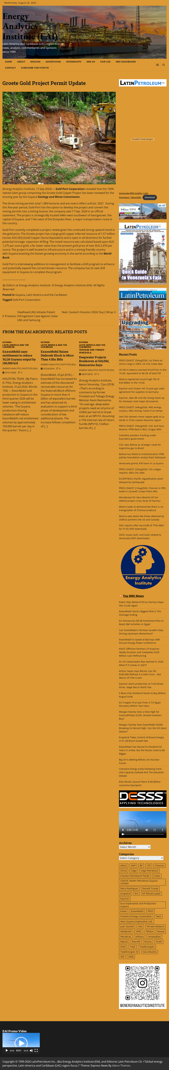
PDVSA (149, 931)
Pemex (160, 931)
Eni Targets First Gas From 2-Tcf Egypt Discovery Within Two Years (140, 704)
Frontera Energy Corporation (136, 916)
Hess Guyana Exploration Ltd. (136, 921)
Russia (148, 941)
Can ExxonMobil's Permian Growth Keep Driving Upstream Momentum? (141, 632)
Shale (159, 941)
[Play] (6, 1050)
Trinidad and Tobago (91, 350)
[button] (21, 1043)
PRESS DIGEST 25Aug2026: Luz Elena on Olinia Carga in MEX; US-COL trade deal (141, 362)
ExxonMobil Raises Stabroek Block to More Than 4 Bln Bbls (57, 355)
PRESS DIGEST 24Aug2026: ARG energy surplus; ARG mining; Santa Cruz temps (141, 409)
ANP (133, 865)
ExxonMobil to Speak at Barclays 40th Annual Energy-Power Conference (139, 641)
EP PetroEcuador (151, 893)
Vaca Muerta (150, 951)
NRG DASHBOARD (126, 61)
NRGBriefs (126, 931)
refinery (139, 936)
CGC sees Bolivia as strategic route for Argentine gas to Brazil (140, 446)
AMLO (123, 865)
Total (132, 946)
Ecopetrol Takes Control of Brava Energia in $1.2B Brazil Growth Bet (141, 739)
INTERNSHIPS (73, 61)
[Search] (163, 65)
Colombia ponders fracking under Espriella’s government (137, 437)
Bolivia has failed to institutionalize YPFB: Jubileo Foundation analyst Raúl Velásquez (142, 456)
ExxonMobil (137, 911)
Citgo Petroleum (149, 870)
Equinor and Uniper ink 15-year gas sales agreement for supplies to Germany (142, 390)
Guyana (20, 295)
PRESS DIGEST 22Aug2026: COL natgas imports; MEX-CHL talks (140, 471)
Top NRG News (133, 596)
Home (8, 61)
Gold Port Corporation (26, 300)
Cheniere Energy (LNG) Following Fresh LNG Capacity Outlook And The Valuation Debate (141, 772)
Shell (123, 946)
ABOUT (21, 61)
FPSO (150, 911)
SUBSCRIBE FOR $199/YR (35, 67)
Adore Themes (121, 1065)
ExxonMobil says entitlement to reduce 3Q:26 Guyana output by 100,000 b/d (19, 357)
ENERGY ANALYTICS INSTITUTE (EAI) (19, 368)
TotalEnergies (146, 946)
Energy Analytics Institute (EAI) (29, 26)
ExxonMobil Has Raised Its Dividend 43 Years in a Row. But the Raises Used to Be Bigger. (142, 750)
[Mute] (31, 1050)
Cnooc (156, 875)
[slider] (19, 1050)
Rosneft (136, 941)
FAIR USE (105, 61)
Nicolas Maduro (155, 926)
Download (150, 197)
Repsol (124, 941)
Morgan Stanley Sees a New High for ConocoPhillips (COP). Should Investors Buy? (140, 715)
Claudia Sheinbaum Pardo (134, 875)
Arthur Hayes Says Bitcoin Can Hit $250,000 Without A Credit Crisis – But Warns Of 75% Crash (140, 674)
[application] (21, 1043)
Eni (136, 893)
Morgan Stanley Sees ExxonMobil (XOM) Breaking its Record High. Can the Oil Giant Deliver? (143, 728)
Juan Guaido (127, 926)
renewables (154, 936)
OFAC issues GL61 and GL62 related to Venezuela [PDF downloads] (140, 536)
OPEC (139, 931)
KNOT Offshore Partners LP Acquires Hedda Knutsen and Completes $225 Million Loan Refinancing (139, 652)
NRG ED (90, 61)
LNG (140, 926)
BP (141, 865)
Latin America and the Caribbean (46, 295)
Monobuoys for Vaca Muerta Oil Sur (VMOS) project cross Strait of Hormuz (140, 499)
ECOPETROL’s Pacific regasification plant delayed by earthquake (141, 480)
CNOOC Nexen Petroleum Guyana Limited (139, 882)
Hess (158, 916)
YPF (122, 956)
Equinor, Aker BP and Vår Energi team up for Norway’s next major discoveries (141, 399)
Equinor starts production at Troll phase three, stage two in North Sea (141, 685)
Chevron (159, 865)
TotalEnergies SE (129, 951)
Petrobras (125, 936)
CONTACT (10, 67)
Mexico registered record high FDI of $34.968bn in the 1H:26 (139, 381)
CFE (149, 865)
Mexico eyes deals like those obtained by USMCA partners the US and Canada (141, 518)
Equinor (124, 898)
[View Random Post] (157, 65)
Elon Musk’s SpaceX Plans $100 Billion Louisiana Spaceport (140, 783)
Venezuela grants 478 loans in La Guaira (141, 463)
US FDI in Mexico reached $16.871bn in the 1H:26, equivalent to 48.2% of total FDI (142, 371)
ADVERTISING (53, 61)
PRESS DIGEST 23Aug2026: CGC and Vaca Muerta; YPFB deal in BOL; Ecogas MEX (141, 427)
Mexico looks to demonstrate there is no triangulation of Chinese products (141, 508)
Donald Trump (150, 888)
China (123, 870)
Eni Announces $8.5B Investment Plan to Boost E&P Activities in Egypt (141, 622)
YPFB (131, 956)
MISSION (35, 61)
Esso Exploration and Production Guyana (138, 905)
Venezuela (85, 353)
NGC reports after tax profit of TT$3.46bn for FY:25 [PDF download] (141, 527)
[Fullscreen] (36, 1050)
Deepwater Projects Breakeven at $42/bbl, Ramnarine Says (94, 361)
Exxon (123, 911)
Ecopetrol (125, 893)
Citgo (133, 870)
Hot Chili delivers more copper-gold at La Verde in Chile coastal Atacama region (141, 418)
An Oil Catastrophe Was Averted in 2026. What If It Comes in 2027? (141, 663)
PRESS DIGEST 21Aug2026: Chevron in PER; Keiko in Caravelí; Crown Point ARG (142, 489)
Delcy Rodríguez (129, 888)
